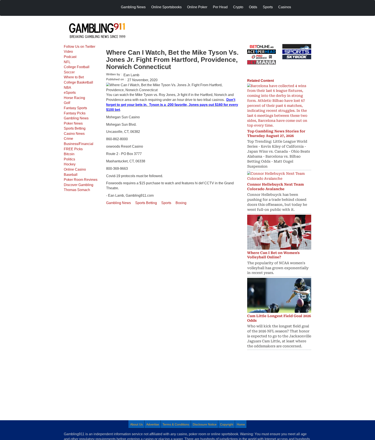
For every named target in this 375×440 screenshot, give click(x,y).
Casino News (74, 133)
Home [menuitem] (241, 424)
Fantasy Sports (75, 108)
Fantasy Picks (75, 113)
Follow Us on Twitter (79, 46)
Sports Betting (75, 128)
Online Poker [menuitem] (197, 7)
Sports (166, 203)
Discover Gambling (78, 185)
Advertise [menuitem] (152, 424)
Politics (69, 159)
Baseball (70, 174)
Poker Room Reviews (80, 179)
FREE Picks (73, 149)
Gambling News (76, 118)
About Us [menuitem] (136, 424)
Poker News (73, 123)
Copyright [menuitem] (226, 424)
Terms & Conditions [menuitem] (176, 424)
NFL (67, 62)
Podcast (70, 57)
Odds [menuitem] (253, 7)
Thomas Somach (77, 190)
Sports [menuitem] (268, 7)
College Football (76, 67)
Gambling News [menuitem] (133, 7)
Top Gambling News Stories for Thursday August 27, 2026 (276, 133)
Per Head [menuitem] (220, 7)
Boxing (181, 203)
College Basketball (78, 82)
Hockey (70, 164)
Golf (67, 103)
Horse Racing (74, 98)
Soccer (69, 72)
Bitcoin (69, 154)
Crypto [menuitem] (238, 7)
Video (68, 51)
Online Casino (75, 169)
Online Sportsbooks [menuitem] (166, 7)
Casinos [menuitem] (284, 7)
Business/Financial (78, 144)
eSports (70, 92)
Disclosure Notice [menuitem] (205, 424)
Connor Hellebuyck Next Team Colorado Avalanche (275, 186)
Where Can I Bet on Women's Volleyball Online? (273, 255)
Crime (68, 138)
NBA (67, 87)
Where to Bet (74, 77)
